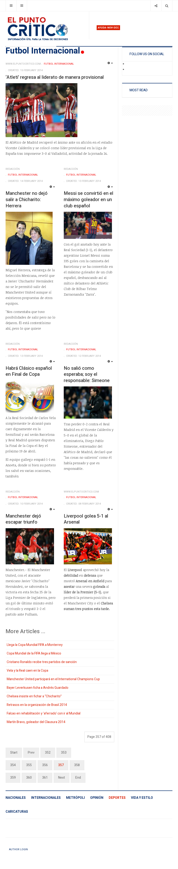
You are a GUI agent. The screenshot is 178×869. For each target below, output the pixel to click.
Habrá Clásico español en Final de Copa (29, 371)
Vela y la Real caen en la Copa (27, 670)
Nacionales (16, 797)
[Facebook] (130, 64)
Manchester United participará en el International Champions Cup (53, 679)
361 (45, 777)
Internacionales (46, 797)
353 (64, 752)
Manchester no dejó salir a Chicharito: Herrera (27, 199)
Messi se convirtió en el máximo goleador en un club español (88, 199)
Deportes (117, 797)
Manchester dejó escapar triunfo (23, 519)
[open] (11, 5)
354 (13, 765)
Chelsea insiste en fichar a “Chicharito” (34, 696)
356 (45, 765)
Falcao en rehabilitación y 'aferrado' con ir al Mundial (43, 713)
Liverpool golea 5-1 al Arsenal (86, 519)
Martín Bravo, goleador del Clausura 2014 (36, 722)
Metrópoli (75, 797)
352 (48, 752)
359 (13, 777)
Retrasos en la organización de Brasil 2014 (37, 704)
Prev (31, 752)
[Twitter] (130, 69)
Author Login (18, 849)
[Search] (166, 5)
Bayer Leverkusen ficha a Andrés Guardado (37, 687)
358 (77, 765)
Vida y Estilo (142, 797)
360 (29, 777)
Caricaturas (17, 811)
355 (29, 765)
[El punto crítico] (45, 29)
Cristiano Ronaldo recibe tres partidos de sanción (42, 662)
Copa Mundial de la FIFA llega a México (34, 653)
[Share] (155, 5)
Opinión (96, 797)
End (78, 777)
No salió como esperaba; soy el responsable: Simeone (87, 374)
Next (61, 777)
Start (13, 752)
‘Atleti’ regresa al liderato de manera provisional (55, 77)
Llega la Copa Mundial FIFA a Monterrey (35, 644)
